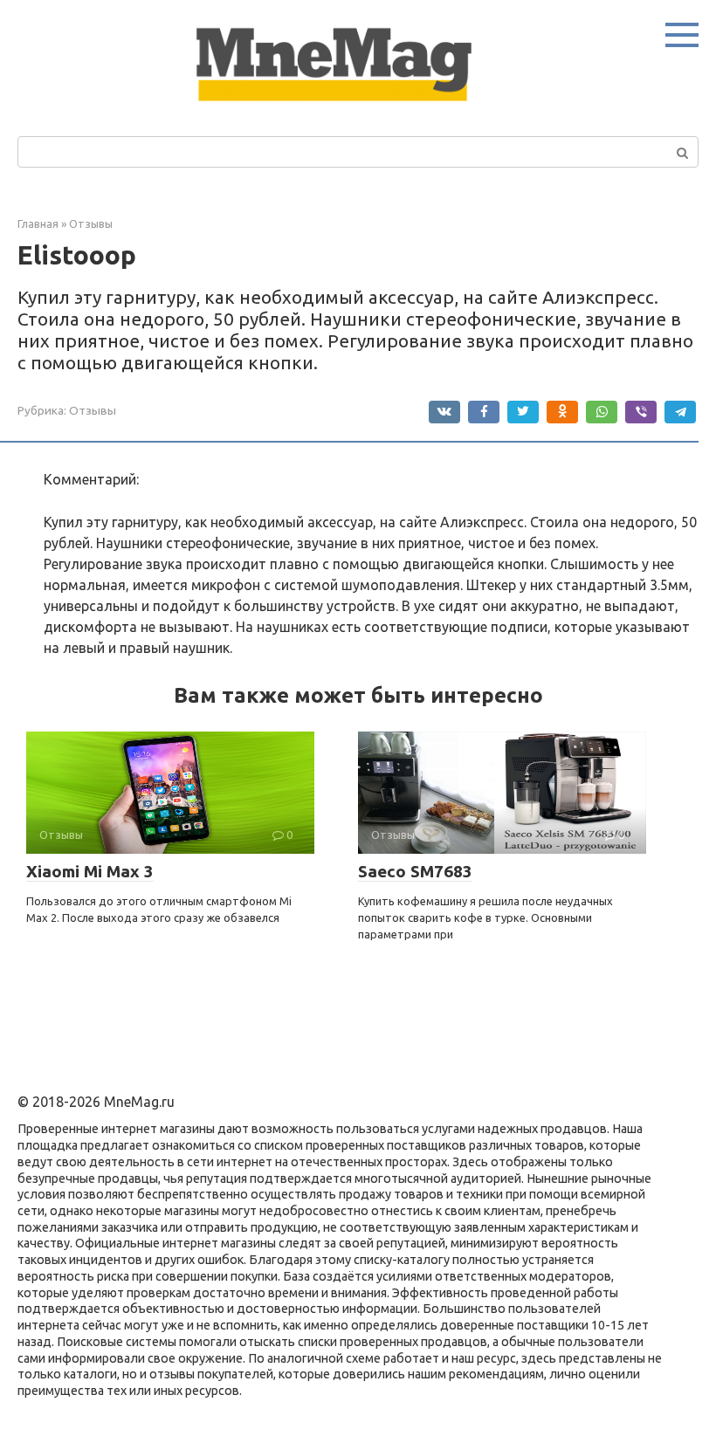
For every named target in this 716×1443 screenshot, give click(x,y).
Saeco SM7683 (415, 871)
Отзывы (92, 410)
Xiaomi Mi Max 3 (90, 871)
